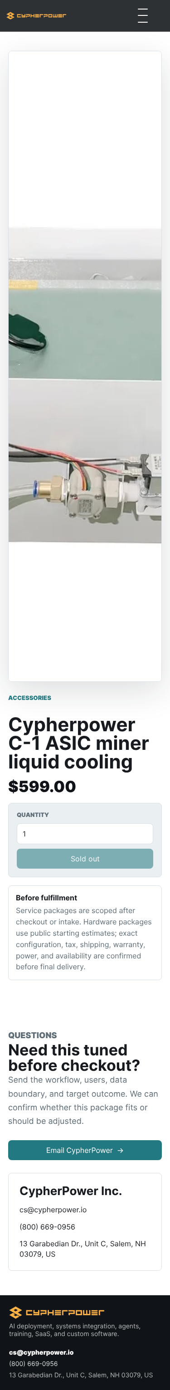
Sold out (85, 858)
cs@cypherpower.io (53, 1209)
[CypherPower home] (36, 16)
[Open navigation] (143, 16)
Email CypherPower (85, 1150)
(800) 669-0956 (47, 1226)
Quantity (33, 815)
